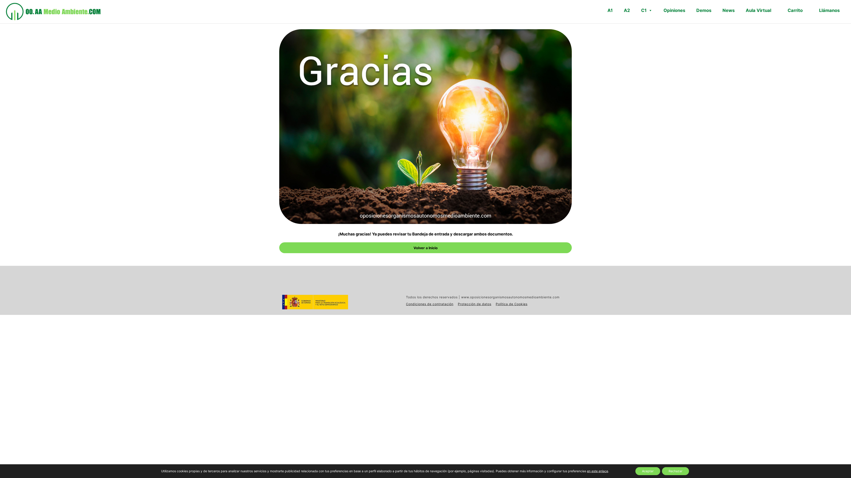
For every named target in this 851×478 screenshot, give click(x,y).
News (728, 10)
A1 (610, 10)
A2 (627, 10)
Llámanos (829, 10)
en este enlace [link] (597, 471)
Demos (703, 10)
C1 (644, 10)
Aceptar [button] (648, 471)
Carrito (795, 10)
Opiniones (674, 10)
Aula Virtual (758, 10)
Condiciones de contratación (429, 304)
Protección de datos (474, 304)
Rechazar (675, 471)
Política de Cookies (511, 304)
